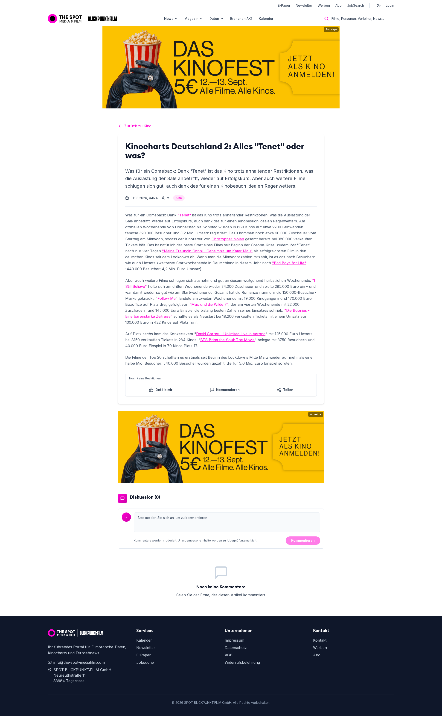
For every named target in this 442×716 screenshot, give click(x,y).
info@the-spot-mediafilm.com (79, 662)
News (168, 18)
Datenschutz (236, 647)
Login (390, 5)
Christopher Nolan (228, 239)
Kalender (266, 18)
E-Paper (284, 5)
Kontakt (319, 640)
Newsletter (304, 5)
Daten (214, 18)
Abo (338, 5)
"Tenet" (184, 215)
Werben (324, 5)
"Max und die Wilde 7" (208, 304)
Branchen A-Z (241, 18)
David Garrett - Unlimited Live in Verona (230, 334)
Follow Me (166, 298)
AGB (229, 655)
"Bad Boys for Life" (289, 263)
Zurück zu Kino (137, 126)
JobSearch (355, 5)
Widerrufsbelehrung (242, 662)
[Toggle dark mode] (378, 5)
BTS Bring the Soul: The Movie (227, 340)
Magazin (191, 18)
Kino (179, 198)
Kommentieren (303, 540)
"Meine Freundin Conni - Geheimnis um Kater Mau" (207, 251)
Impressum (234, 640)
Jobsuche (145, 662)
